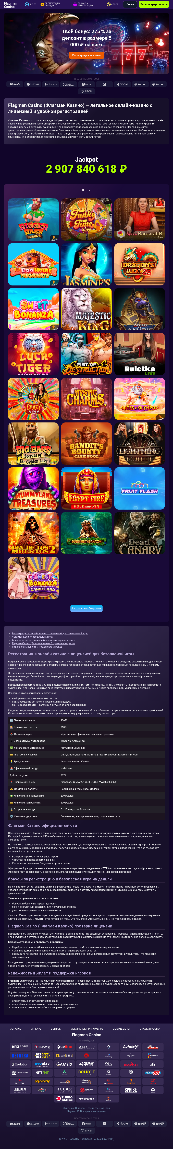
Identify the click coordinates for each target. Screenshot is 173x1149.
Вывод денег (121, 1029)
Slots (33, 4)
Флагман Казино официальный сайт (33, 636)
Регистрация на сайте (86, 55)
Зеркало (15, 1029)
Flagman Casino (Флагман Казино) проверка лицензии (43, 643)
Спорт (114, 4)
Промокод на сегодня (52, 4)
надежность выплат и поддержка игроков (37, 646)
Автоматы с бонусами (86, 608)
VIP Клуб (36, 1029)
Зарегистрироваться (154, 4)
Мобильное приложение (87, 1029)
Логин (130, 4)
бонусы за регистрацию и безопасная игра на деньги (43, 640)
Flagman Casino (10, 4)
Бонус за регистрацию (85, 4)
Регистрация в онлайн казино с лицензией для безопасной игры (50, 633)
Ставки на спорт (151, 1029)
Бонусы (56, 1029)
